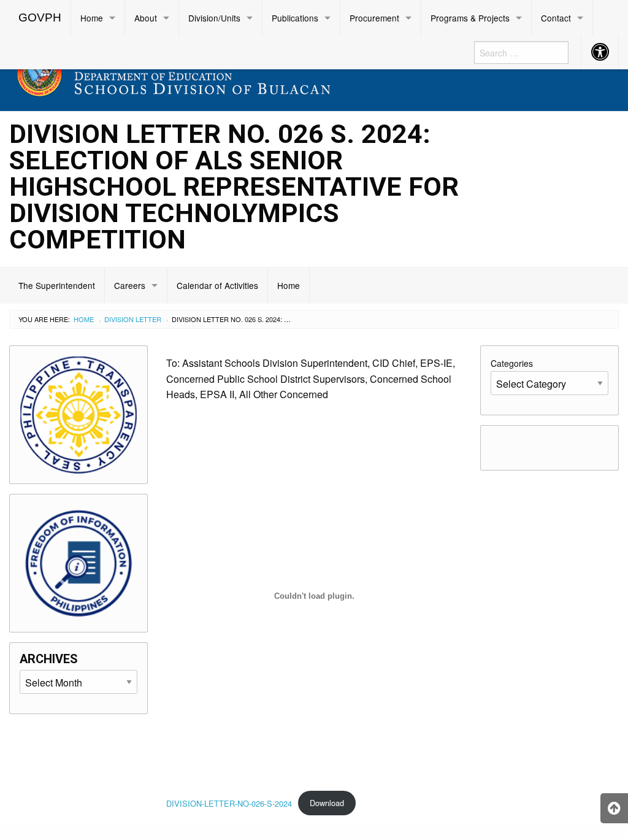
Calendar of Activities (217, 285)
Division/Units (214, 18)
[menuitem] (40, 18)
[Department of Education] (235, 71)
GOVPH (39, 17)
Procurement (374, 18)
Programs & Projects (470, 18)
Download (327, 803)
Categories (512, 363)
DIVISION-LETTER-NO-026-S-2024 (229, 803)
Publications (295, 18)
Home (91, 18)
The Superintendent (56, 285)
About (145, 18)
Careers (129, 285)
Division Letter (132, 319)
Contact (556, 18)
